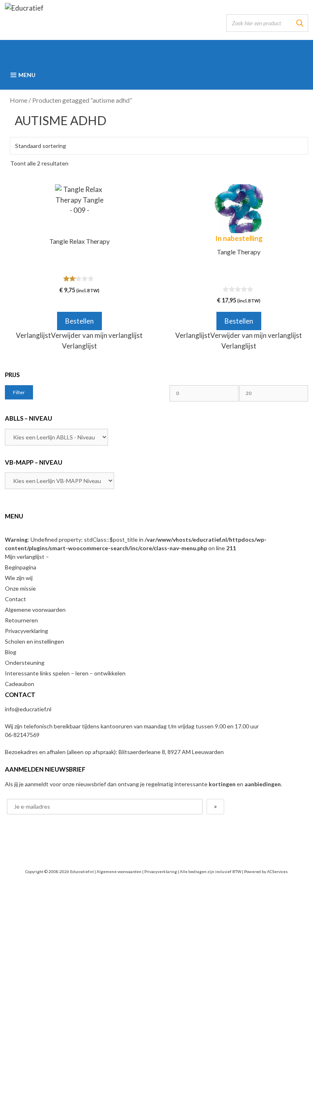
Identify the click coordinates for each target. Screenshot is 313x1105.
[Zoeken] (299, 23)
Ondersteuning (24, 662)
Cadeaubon (19, 683)
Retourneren (21, 620)
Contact (15, 599)
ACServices (277, 871)
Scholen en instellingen (34, 641)
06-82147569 (22, 734)
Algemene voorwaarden (35, 609)
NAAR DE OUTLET (156, 1043)
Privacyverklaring (26, 630)
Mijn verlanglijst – (27, 556)
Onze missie (20, 588)
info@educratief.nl (28, 709)
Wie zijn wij (19, 577)
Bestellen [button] (79, 321)
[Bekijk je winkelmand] (156, 50)
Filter (19, 392)
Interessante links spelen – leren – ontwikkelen (65, 673)
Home (18, 100)
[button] (79, 335)
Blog (10, 651)
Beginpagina (20, 567)
